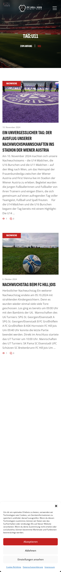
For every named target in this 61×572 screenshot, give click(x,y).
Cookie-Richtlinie (13, 567)
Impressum (50, 567)
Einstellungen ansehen (31, 559)
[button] (56, 506)
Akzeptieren (31, 541)
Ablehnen (30, 550)
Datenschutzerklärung (33, 567)
